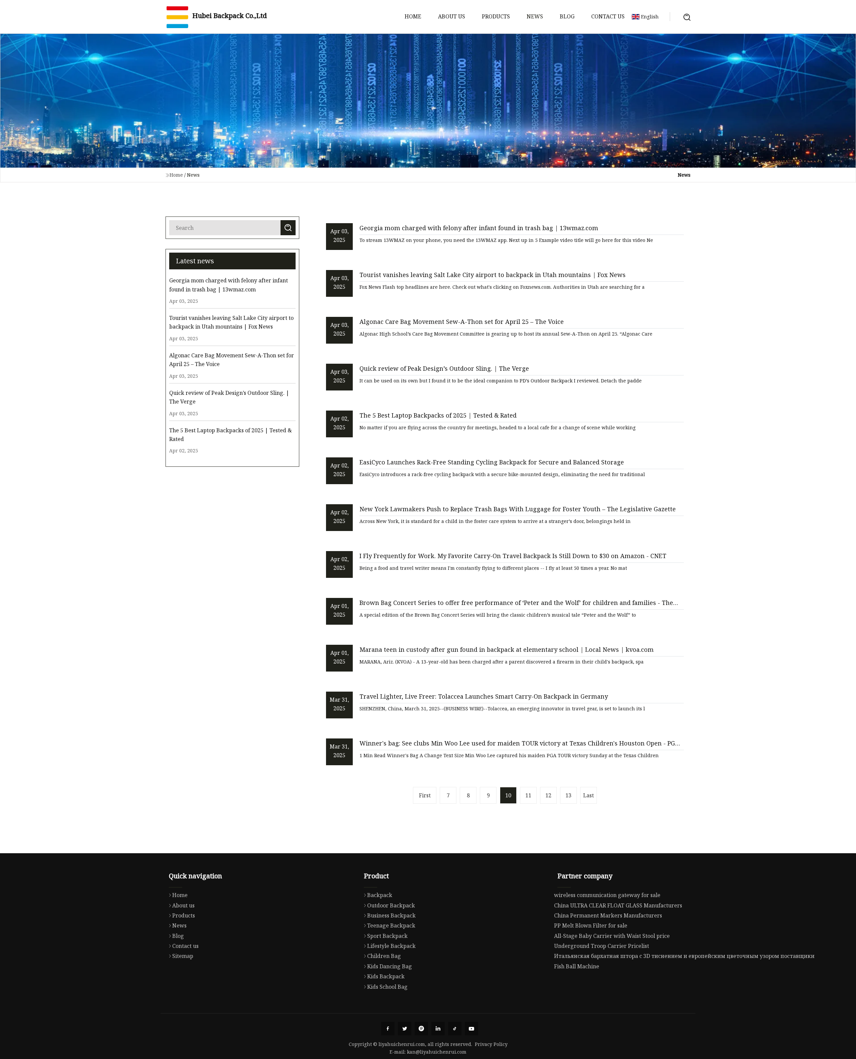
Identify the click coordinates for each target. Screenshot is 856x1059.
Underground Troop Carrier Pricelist (601, 946)
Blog (567, 16)
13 (568, 795)
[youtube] (471, 1028)
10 (508, 795)
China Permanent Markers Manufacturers (608, 915)
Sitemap (182, 956)
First (425, 795)
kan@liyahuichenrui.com (436, 1052)
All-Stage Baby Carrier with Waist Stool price (612, 936)
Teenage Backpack (391, 925)
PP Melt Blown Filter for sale (590, 925)
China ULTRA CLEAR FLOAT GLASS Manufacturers (618, 905)
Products (496, 16)
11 (528, 795)
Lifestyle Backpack (391, 946)
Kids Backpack (386, 976)
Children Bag (384, 956)
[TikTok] (454, 1028)
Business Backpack (391, 915)
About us (451, 16)
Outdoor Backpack (391, 905)
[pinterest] (421, 1028)
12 (548, 795)
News (535, 16)
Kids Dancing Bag (389, 966)
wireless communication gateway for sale (607, 895)
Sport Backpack (387, 936)
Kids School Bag (387, 986)
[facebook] (388, 1028)
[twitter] (404, 1028)
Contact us (608, 16)
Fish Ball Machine (576, 966)
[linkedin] (438, 1028)
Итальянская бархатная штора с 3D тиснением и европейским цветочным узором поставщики (684, 956)
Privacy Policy (491, 1044)
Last (588, 795)
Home (413, 16)
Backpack (379, 895)
